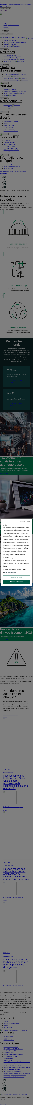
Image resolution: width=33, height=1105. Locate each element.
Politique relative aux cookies (10, 572)
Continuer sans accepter (25, 521)
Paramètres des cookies (16, 577)
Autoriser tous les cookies (16, 581)
